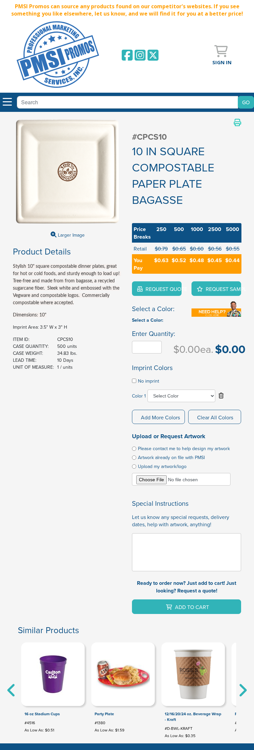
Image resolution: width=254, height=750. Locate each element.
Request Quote (163, 289)
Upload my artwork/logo (162, 466)
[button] (221, 395)
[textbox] (127, 102)
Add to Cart (191, 607)
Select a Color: (147, 320)
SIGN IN (222, 62)
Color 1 (139, 396)
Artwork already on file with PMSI (171, 457)
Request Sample (222, 289)
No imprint (148, 381)
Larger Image (71, 235)
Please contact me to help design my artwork (184, 448)
